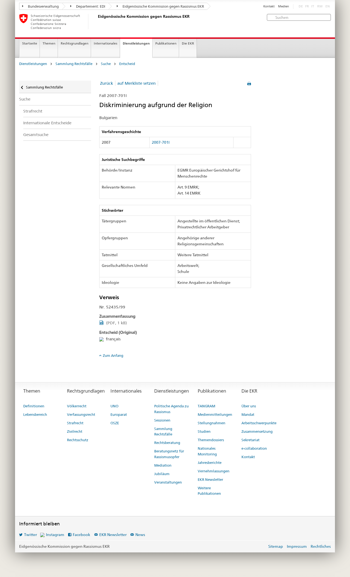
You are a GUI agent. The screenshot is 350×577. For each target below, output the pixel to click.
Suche (106, 64)
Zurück (106, 83)
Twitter (30, 534)
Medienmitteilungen (215, 414)
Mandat (247, 414)
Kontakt (269, 6)
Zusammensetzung (257, 431)
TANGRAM (206, 406)
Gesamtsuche (35, 134)
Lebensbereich (35, 414)
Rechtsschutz (77, 440)
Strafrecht (32, 111)
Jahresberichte (209, 462)
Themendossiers (211, 440)
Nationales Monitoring (207, 451)
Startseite (29, 43)
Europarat (118, 414)
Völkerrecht (76, 406)
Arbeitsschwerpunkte (258, 423)
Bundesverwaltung (43, 6)
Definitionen (33, 406)
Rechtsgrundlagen (74, 43)
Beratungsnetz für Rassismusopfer (169, 454)
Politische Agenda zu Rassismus (171, 409)
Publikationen (165, 43)
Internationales (105, 43)
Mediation (162, 465)
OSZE (114, 423)
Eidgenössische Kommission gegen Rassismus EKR (163, 6)
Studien (204, 431)
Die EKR (188, 43)
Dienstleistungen (136, 43)
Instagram (55, 534)
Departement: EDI (90, 6)
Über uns (248, 406)
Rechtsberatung (167, 442)
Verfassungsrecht (81, 414)
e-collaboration (254, 448)
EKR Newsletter (210, 479)
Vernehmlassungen (213, 471)
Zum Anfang (113, 355)
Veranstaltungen (168, 482)
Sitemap (275, 546)
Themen (49, 43)
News (140, 534)
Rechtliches (321, 546)
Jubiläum (162, 474)
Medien (283, 6)
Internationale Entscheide (47, 122)
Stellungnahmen (211, 423)
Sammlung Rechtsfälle (74, 64)
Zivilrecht (74, 431)
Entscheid (127, 64)
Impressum (297, 546)
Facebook (81, 534)
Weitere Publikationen (209, 491)
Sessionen (162, 420)
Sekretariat (250, 440)
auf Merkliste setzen (136, 83)
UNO (114, 406)
